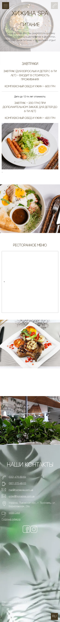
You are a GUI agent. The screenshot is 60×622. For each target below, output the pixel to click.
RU (54, 616)
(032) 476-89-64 (17, 477)
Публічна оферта (11, 519)
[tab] (30, 282)
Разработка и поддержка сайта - (15, 605)
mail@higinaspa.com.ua (21, 490)
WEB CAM (14, 513)
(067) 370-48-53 (17, 483)
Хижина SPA (30, 14)
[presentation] (2, 172)
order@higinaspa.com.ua (21, 496)
